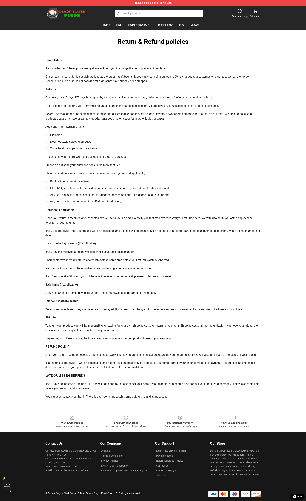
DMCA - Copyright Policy (114, 465)
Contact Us (162, 465)
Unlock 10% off (7, 485)
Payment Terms (164, 455)
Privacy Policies (109, 460)
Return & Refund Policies (169, 460)
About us (106, 450)
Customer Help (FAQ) (167, 470)
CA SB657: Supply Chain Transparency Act (124, 470)
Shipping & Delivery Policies (171, 450)
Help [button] (300, 496)
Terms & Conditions (112, 455)
